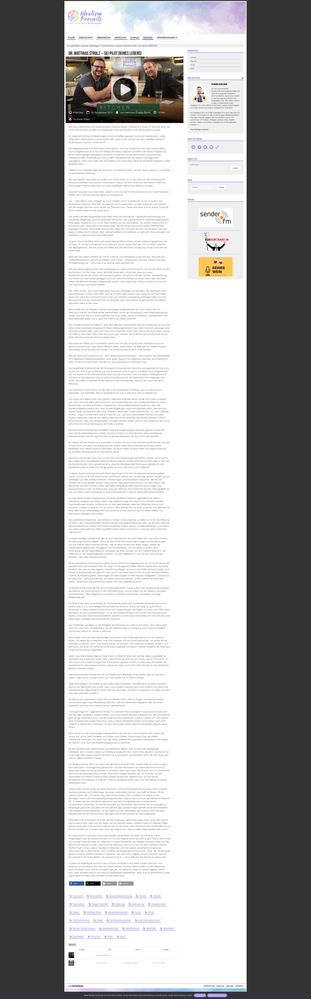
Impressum (229, 986)
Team (192, 69)
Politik (71, 37)
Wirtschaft (120, 37)
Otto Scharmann (81, 920)
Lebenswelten (103, 37)
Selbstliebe (168, 928)
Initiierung (119, 903)
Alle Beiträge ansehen (199, 129)
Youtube (193, 147)
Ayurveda (77, 895)
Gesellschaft (86, 37)
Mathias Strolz (102, 963)
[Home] (84, 17)
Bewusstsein (96, 895)
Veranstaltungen (166, 37)
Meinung (147, 37)
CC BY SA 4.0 (158, 963)
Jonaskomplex (158, 903)
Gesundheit (78, 903)
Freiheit (156, 895)
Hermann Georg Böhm (137, 112)
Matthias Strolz (93, 912)
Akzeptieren (200, 995)
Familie (142, 895)
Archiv (192, 65)
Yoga (122, 936)
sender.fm (217, 147)
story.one (96, 222)
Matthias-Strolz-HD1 (104, 955)
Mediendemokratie (117, 912)
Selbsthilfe (151, 928)
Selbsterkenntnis (110, 928)
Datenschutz (239, 986)
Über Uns (193, 61)
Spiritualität (78, 936)
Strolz (110, 936)
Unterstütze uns (209, 986)
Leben (76, 912)
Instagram (211, 147)
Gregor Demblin (100, 903)
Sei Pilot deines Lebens (84, 928)
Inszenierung (138, 903)
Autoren (193, 57)
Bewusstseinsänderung (120, 895)
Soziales (134, 37)
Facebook (199, 147)
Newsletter (220, 986)
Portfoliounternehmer (120, 920)
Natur (137, 912)
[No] (308, 995)
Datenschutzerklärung (217, 995)
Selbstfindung (132, 928)
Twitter (205, 147)
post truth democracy (149, 920)
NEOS (150, 912)
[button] (76, 883)
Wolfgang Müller (131, 963)
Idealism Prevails (78, 986)
